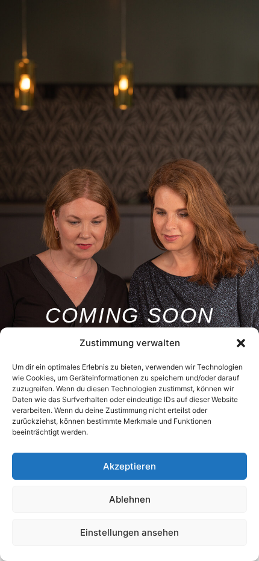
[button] (241, 343)
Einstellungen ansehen (129, 532)
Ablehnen (130, 499)
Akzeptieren (129, 466)
